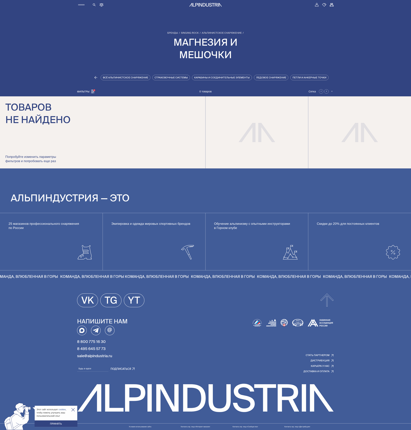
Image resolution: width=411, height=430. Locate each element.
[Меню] (81, 5)
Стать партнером (317, 355)
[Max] (82, 330)
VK (87, 301)
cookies (62, 409)
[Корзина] (331, 4)
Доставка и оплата (316, 371)
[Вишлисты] (324, 4)
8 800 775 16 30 (91, 342)
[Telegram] (96, 330)
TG (111, 301)
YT (134, 301)
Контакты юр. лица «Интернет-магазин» (195, 427)
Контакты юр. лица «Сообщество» (245, 427)
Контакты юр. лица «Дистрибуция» (297, 427)
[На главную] (205, 5)
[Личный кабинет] (316, 4)
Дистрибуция (319, 361)
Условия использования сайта (140, 427)
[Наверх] (327, 300)
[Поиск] (94, 4)
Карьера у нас (320, 366)
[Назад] (96, 77)
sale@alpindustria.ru (94, 356)
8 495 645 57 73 (91, 349)
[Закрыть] (73, 409)
